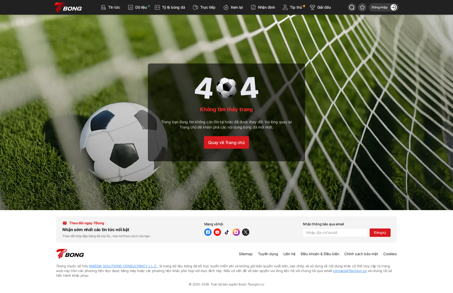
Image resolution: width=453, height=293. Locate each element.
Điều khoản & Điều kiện (320, 254)
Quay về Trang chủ (226, 142)
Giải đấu (324, 7)
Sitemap (246, 254)
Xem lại (237, 7)
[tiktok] (226, 232)
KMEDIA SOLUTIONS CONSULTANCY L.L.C (123, 266)
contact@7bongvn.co (350, 271)
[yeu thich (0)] (362, 7)
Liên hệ (289, 254)
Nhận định (266, 7)
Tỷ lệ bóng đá (173, 7)
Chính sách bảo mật (361, 254)
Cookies (390, 254)
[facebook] (208, 232)
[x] (245, 232)
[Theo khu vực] (352, 7)
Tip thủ (296, 7)
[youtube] (217, 232)
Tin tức (114, 7)
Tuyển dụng (268, 254)
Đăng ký (380, 233)
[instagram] (236, 232)
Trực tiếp (207, 7)
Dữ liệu (141, 7)
